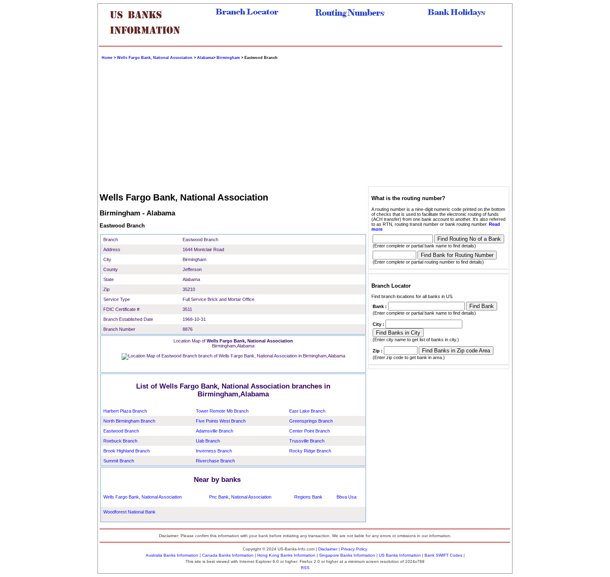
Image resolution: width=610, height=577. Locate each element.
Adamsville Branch (214, 430)
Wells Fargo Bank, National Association (155, 58)
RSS (305, 567)
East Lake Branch (307, 410)
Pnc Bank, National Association (240, 496)
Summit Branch (118, 460)
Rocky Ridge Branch (310, 450)
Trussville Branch (307, 440)
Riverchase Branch (215, 460)
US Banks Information (400, 555)
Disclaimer (327, 549)
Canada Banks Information (228, 555)
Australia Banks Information (172, 555)
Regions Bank (308, 496)
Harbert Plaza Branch (125, 410)
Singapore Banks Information (347, 555)
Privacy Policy (354, 549)
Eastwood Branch (121, 430)
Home (107, 58)
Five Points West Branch (221, 420)
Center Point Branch (309, 430)
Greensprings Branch (311, 420)
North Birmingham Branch (129, 420)
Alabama (205, 58)
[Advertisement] (347, 122)
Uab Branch (208, 440)
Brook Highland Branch (126, 450)
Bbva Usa (346, 496)
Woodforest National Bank (129, 511)
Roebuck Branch (120, 440)
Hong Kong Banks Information (286, 555)
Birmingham (228, 58)
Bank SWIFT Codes (443, 555)
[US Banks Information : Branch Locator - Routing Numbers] (148, 40)
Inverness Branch (214, 450)
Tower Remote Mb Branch (222, 410)
